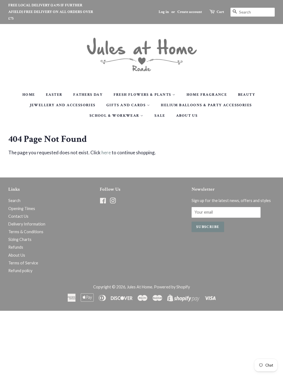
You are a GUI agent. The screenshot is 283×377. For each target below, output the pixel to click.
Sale (159, 115)
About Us (187, 115)
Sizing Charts (20, 239)
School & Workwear (115, 115)
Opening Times (21, 208)
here (106, 152)
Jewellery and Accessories (63, 105)
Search (14, 200)
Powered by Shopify (172, 287)
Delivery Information (26, 224)
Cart (220, 11)
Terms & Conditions (25, 231)
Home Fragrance (207, 94)
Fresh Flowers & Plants (143, 94)
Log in (164, 11)
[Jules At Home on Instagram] (113, 201)
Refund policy (20, 270)
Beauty (246, 94)
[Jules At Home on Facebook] (103, 201)
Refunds (15, 247)
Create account (189, 11)
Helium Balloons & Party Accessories (206, 105)
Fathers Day (88, 94)
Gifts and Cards (126, 105)
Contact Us (18, 216)
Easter (54, 94)
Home (28, 94)
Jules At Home (139, 287)
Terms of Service (23, 263)
